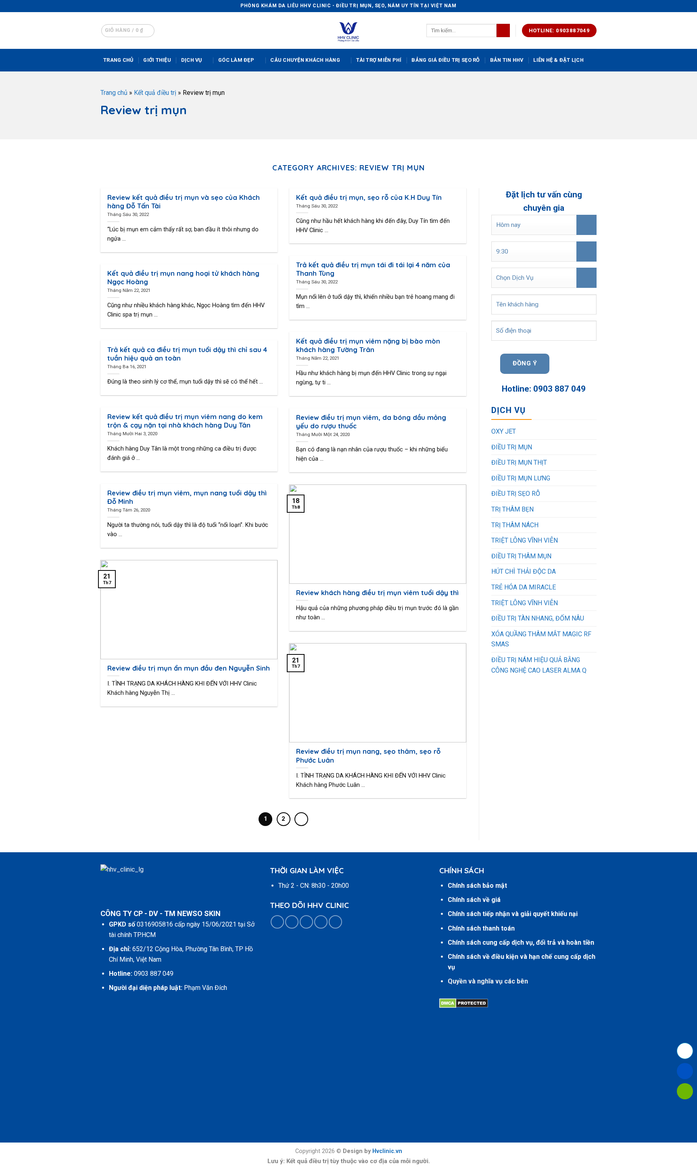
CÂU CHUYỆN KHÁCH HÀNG (305, 60)
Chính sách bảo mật (477, 885)
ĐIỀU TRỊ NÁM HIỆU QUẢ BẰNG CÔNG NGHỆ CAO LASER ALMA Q (538, 665)
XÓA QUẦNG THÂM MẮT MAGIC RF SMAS (541, 639)
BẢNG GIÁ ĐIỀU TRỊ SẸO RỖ (445, 60)
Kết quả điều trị (155, 92)
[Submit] (503, 31)
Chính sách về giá (474, 900)
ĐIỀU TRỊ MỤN (511, 447)
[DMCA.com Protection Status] (463, 1003)
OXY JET (503, 431)
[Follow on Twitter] (306, 922)
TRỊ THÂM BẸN (512, 509)
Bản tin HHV (507, 60)
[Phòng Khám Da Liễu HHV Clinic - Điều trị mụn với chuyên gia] (348, 30)
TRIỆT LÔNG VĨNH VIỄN (524, 540)
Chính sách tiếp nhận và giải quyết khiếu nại (513, 914)
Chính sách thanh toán (481, 928)
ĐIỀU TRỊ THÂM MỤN (521, 556)
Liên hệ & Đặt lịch (558, 60)
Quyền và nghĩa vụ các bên (488, 981)
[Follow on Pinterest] (321, 922)
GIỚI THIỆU (157, 60)
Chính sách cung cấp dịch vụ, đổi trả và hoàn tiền (521, 942)
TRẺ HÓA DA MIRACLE (523, 587)
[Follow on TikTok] (291, 922)
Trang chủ (118, 60)
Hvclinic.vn (387, 1151)
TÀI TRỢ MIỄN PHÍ (378, 60)
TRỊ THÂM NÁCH (514, 525)
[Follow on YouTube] (335, 922)
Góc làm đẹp (236, 60)
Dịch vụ (191, 60)
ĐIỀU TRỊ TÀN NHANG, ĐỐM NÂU (537, 618)
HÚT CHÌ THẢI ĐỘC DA (523, 571)
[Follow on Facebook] (277, 922)
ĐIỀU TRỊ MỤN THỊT (519, 462)
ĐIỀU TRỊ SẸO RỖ (515, 493)
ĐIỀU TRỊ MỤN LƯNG (520, 478)
